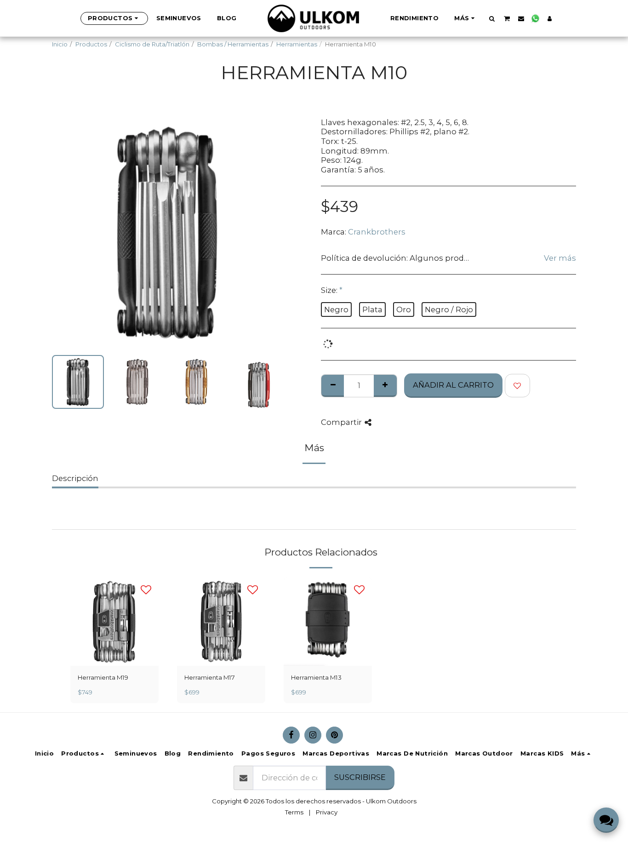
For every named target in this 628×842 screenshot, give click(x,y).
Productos (91, 44)
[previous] (67, 233)
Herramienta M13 (316, 677)
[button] (492, 18)
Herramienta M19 (103, 677)
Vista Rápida (115, 656)
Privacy (326, 812)
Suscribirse (360, 777)
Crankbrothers (376, 231)
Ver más (560, 258)
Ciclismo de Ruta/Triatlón (152, 44)
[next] (267, 233)
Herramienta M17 (209, 677)
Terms (294, 812)
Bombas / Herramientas (232, 44)
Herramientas (296, 44)
